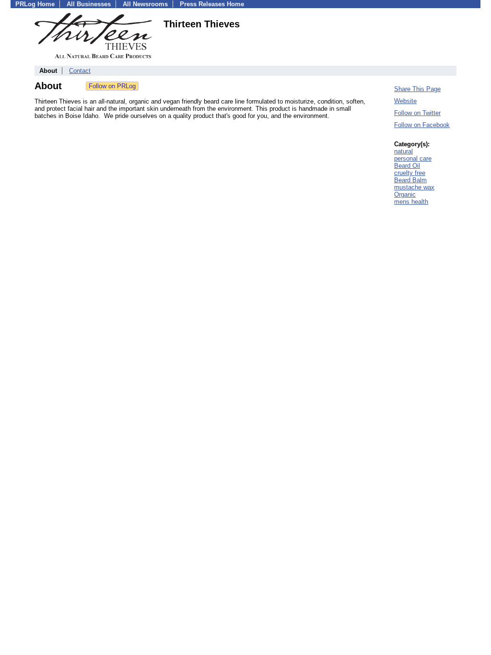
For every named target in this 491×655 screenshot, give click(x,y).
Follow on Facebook (422, 125)
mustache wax (414, 187)
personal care (413, 158)
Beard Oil (407, 165)
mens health (411, 201)
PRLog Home (35, 4)
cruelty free (409, 172)
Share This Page (417, 89)
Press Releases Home (212, 4)
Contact (80, 70)
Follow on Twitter (417, 113)
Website (405, 101)
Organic (405, 194)
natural (403, 151)
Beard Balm (410, 180)
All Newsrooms (145, 4)
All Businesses (89, 4)
